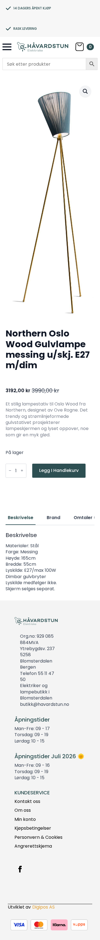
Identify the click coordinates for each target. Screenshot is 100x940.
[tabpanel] (50, 562)
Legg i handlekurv (59, 470)
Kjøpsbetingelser (32, 828)
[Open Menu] (6, 46)
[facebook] (20, 869)
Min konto (25, 819)
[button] (85, 91)
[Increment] (22, 471)
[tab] (21, 518)
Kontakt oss (27, 802)
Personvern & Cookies (38, 837)
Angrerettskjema (33, 846)
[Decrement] (10, 471)
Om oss (22, 810)
